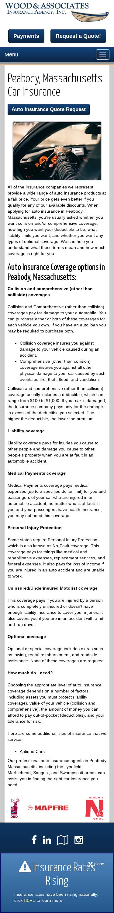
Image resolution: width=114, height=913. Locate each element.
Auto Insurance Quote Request (49, 109)
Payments (26, 36)
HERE (29, 900)
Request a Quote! (78, 36)
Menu (11, 54)
